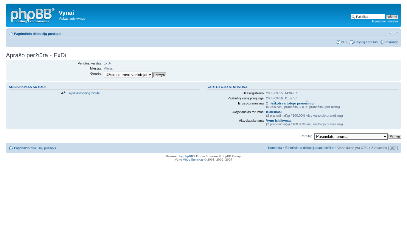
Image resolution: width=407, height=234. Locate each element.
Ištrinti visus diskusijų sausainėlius (309, 148)
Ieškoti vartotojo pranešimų (292, 103)
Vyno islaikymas (278, 120)
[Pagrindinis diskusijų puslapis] (33, 14)
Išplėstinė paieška (385, 21)
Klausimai (274, 112)
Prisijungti (391, 42)
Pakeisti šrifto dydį (393, 32)
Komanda (275, 148)
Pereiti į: (306, 136)
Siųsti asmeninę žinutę (84, 93)
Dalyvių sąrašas (366, 42)
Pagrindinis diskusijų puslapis (37, 34)
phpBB (188, 156)
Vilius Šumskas (193, 159)
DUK (344, 42)
